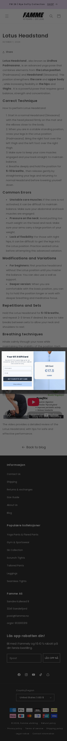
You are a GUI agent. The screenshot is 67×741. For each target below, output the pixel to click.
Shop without (17, 384)
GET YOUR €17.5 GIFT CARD (17, 379)
